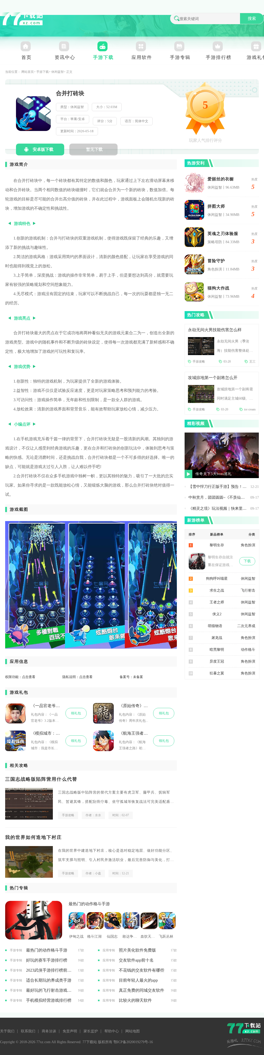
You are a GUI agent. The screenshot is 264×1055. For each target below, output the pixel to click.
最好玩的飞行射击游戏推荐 (50, 990)
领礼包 (76, 713)
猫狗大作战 (218, 288)
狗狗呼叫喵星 (217, 579)
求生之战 (217, 590)
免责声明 (70, 1031)
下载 (247, 561)
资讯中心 (65, 57)
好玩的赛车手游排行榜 (46, 960)
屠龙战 (216, 638)
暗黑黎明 (217, 650)
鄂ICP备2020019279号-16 (133, 1042)
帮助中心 (111, 1031)
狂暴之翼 (217, 673)
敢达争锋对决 (130, 936)
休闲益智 (57, 72)
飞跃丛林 (166, 936)
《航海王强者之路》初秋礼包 (133, 733)
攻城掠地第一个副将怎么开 (212, 377)
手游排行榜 (219, 57)
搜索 (252, 18)
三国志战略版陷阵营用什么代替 (41, 779)
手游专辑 (180, 57)
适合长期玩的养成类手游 (48, 980)
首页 (26, 57)
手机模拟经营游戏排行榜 (48, 1000)
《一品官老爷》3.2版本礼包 (45, 706)
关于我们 (7, 1031)
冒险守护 (216, 261)
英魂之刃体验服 (223, 233)
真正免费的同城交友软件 (141, 990)
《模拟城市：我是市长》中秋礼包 (45, 733)
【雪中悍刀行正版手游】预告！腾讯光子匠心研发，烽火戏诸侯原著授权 (218, 487)
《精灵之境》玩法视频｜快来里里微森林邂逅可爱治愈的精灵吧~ (218, 508)
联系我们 (28, 1031)
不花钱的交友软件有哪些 (141, 970)
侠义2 (216, 614)
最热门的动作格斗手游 (89, 904)
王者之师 (217, 602)
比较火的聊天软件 (135, 1000)
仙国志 (112, 936)
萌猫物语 (215, 626)
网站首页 (27, 72)
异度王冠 (217, 661)
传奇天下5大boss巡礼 (213, 474)
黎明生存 (217, 545)
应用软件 (141, 57)
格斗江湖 (94, 936)
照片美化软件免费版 (137, 950)
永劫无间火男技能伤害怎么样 (215, 330)
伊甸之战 (76, 936)
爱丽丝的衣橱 (221, 179)
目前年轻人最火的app (138, 980)
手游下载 (103, 57)
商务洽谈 (49, 1031)
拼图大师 (216, 206)
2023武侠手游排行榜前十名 (50, 970)
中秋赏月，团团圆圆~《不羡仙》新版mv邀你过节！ (218, 497)
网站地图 (132, 1031)
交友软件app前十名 (136, 960)
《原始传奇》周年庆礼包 (133, 706)
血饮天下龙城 (148, 936)
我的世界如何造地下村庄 (33, 837)
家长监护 (91, 1031)
